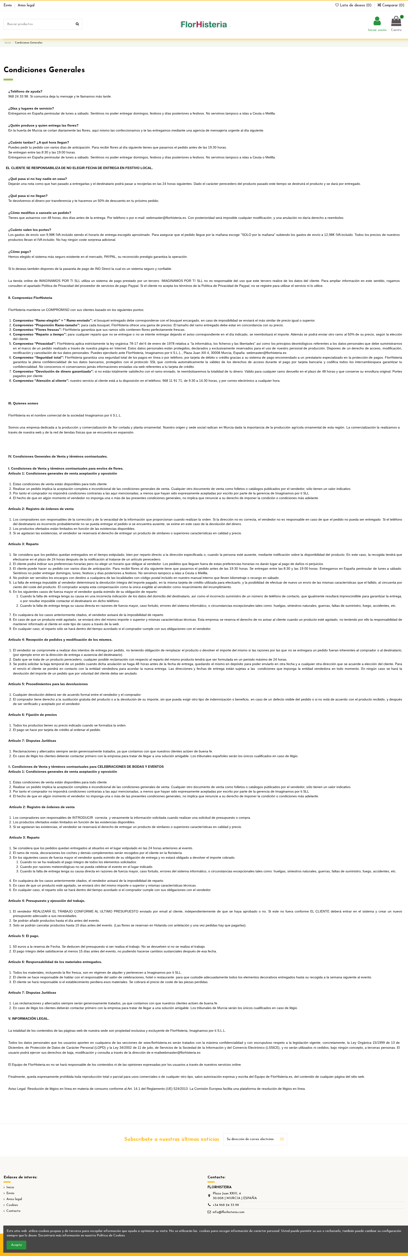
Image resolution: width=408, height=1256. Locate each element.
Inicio (10, 1187)
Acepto (16, 1245)
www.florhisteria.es (157, 1042)
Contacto (13, 1211)
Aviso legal (26, 5)
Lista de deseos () (356, 5)
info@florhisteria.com (228, 1212)
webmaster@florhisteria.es (166, 218)
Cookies (12, 1205)
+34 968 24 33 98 (226, 1205)
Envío (8, 5)
